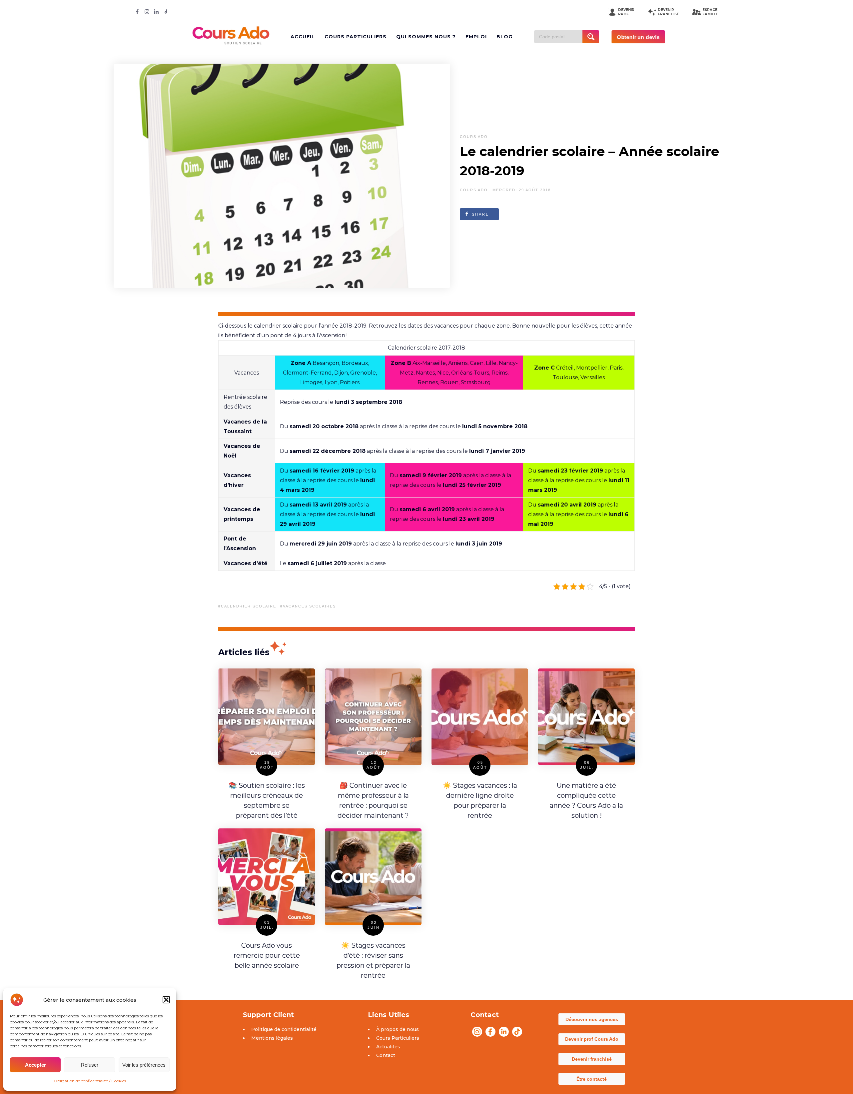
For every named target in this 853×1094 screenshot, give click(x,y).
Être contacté (591, 1079)
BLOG (504, 37)
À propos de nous (397, 1029)
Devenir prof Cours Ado (591, 1039)
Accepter (35, 1065)
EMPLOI (476, 37)
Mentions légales (272, 1038)
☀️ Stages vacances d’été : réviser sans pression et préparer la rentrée (373, 960)
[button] (166, 999)
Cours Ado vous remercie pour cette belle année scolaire (267, 955)
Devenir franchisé (592, 1059)
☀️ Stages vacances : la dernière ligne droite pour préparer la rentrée (480, 800)
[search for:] (560, 36)
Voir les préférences (144, 1065)
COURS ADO (474, 190)
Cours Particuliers (397, 1038)
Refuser (89, 1065)
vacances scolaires (309, 606)
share (480, 214)
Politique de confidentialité (284, 1029)
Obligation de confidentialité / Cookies (90, 1080)
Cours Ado (474, 137)
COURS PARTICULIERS (356, 37)
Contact (385, 1055)
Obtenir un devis (638, 37)
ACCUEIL (303, 37)
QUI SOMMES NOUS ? (426, 37)
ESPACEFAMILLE (710, 12)
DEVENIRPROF (626, 12)
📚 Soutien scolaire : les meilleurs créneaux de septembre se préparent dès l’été (267, 800)
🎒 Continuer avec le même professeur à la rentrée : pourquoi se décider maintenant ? (373, 800)
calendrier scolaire (248, 606)
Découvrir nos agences (591, 1019)
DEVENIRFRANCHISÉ (668, 12)
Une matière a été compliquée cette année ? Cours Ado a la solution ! (586, 800)
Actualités (388, 1047)
